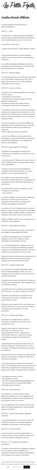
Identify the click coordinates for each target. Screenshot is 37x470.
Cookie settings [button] (16, 467)
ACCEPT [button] (27, 467)
